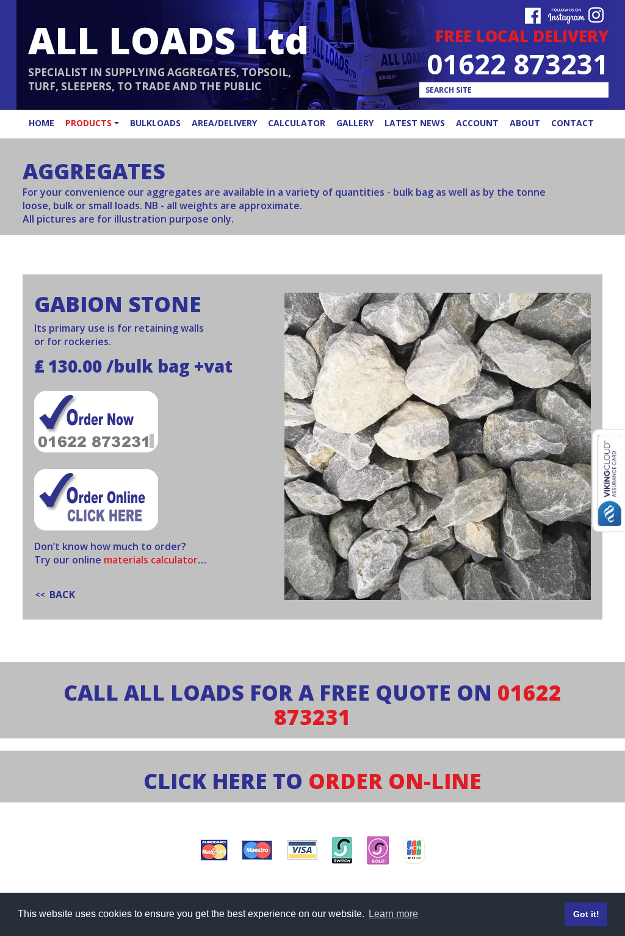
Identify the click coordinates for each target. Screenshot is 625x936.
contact (572, 123)
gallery (355, 123)
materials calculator (151, 559)
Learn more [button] (393, 914)
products (88, 123)
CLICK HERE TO (312, 780)
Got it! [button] (586, 914)
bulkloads (155, 123)
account (477, 123)
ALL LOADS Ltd (168, 40)
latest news (415, 123)
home (41, 123)
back (62, 594)
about (525, 123)
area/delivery (224, 123)
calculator (296, 123)
